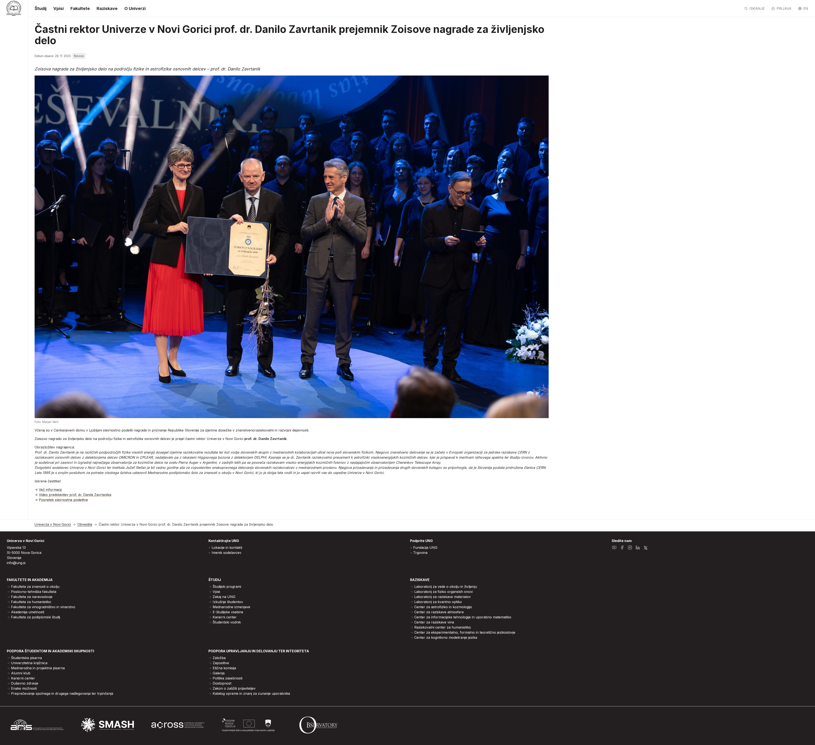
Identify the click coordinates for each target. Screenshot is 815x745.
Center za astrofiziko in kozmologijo (443, 607)
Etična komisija (224, 668)
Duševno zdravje (24, 683)
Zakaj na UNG (224, 597)
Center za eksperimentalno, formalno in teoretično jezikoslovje (464, 632)
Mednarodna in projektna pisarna (38, 668)
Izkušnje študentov (228, 602)
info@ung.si (16, 563)
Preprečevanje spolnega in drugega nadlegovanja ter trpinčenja (62, 693)
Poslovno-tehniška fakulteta (33, 592)
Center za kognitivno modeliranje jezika (445, 637)
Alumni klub (20, 673)
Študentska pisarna (26, 658)
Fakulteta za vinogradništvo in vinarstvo (43, 607)
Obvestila (84, 524)
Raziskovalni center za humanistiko (442, 627)
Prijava (784, 8)
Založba (219, 658)
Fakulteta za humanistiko (31, 602)
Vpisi (58, 8)
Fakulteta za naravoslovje (31, 597)
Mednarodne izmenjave (231, 607)
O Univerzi (135, 8)
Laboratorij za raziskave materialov (442, 597)
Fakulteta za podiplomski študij (35, 617)
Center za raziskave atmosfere (439, 612)
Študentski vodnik (227, 622)
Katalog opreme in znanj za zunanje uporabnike (251, 693)
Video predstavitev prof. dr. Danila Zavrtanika (75, 495)
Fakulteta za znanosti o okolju (35, 586)
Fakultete (80, 8)
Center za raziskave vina (434, 622)
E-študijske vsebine (228, 612)
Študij (40, 8)
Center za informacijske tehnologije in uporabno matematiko (462, 617)
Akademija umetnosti (27, 612)
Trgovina (420, 552)
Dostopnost (222, 683)
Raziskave (107, 8)
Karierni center (225, 617)
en (805, 8)
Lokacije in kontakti (227, 547)
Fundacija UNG (425, 547)
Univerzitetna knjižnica (29, 663)
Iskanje (757, 8)
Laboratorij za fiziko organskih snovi (443, 592)
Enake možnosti (24, 688)
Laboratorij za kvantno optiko (438, 602)
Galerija (219, 673)
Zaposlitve (221, 663)
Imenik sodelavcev (226, 552)
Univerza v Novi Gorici (52, 524)
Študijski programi (227, 586)
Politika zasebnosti (227, 678)
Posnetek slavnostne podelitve (63, 500)
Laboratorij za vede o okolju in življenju (445, 586)
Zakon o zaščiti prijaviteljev (234, 688)
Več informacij (50, 489)
